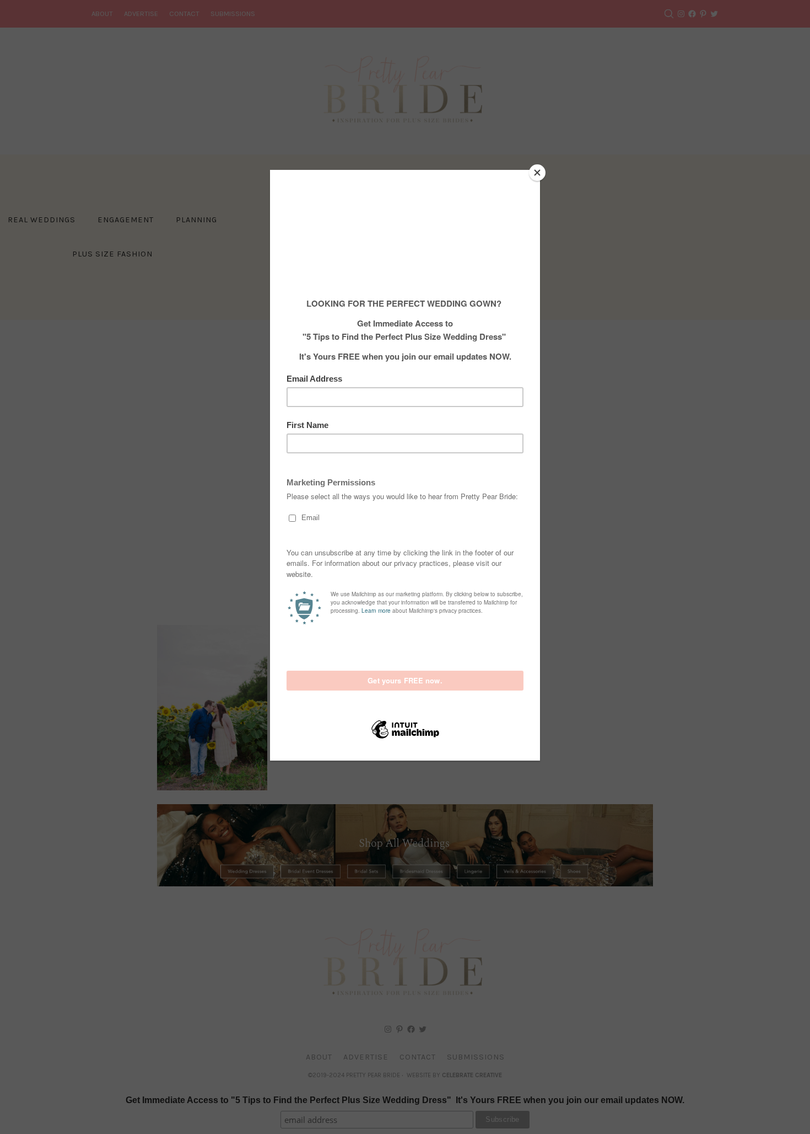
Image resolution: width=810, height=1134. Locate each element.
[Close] (537, 172)
